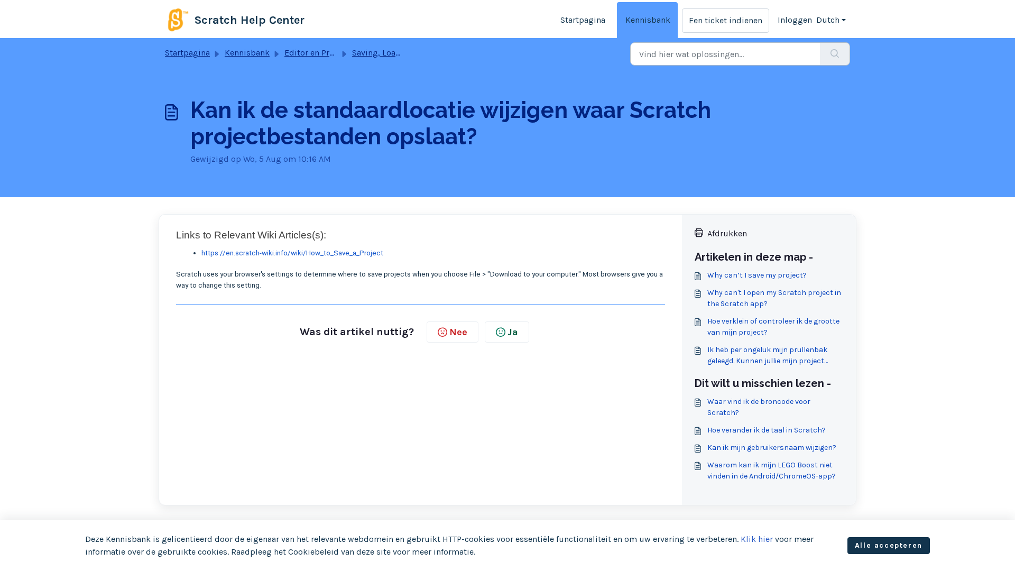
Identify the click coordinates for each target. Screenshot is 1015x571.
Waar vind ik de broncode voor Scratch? (758, 407)
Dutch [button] (827, 20)
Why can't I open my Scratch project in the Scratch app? (774, 298)
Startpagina (582, 20)
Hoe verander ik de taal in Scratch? (766, 430)
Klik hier (757, 539)
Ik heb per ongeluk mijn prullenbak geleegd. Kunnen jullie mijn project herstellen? (767, 355)
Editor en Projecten (320, 53)
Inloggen (795, 20)
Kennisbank (647, 20)
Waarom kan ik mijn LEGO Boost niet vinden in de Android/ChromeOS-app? (771, 471)
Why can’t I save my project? (757, 275)
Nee (458, 332)
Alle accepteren (888, 545)
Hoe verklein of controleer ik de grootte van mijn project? (773, 327)
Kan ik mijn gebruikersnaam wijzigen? (771, 447)
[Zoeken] (835, 54)
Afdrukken (727, 233)
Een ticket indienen (725, 20)
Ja (513, 332)
